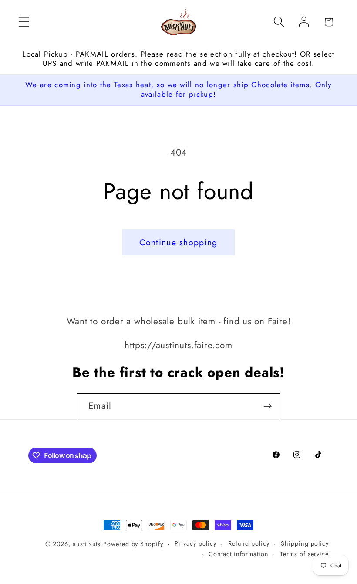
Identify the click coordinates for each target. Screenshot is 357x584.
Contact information (238, 554)
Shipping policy (305, 543)
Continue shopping (178, 242)
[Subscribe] (267, 406)
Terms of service (304, 554)
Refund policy (248, 543)
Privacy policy (195, 543)
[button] (23, 22)
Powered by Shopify (133, 544)
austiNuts (87, 544)
